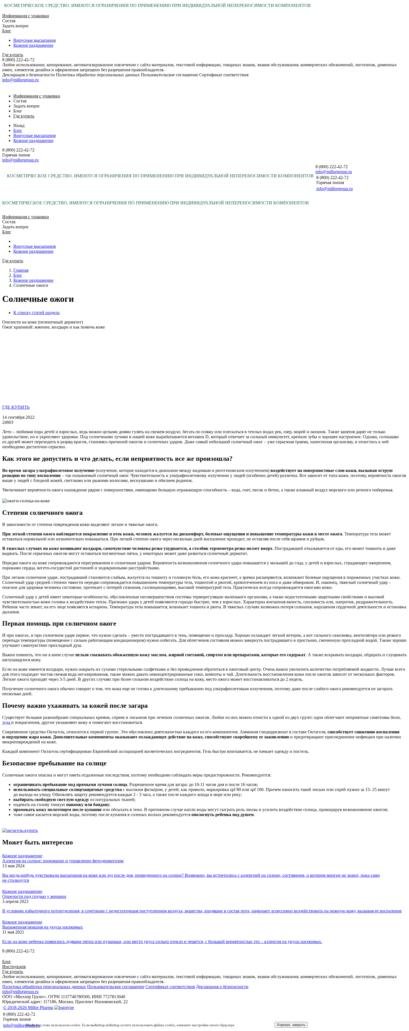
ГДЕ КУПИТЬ (15, 407)
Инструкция (14, 966)
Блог (6, 30)
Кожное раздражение (33, 45)
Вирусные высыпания (34, 40)
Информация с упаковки (25, 15)
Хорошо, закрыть (291, 1025)
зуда (6, 722)
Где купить (12, 54)
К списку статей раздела (36, 312)
